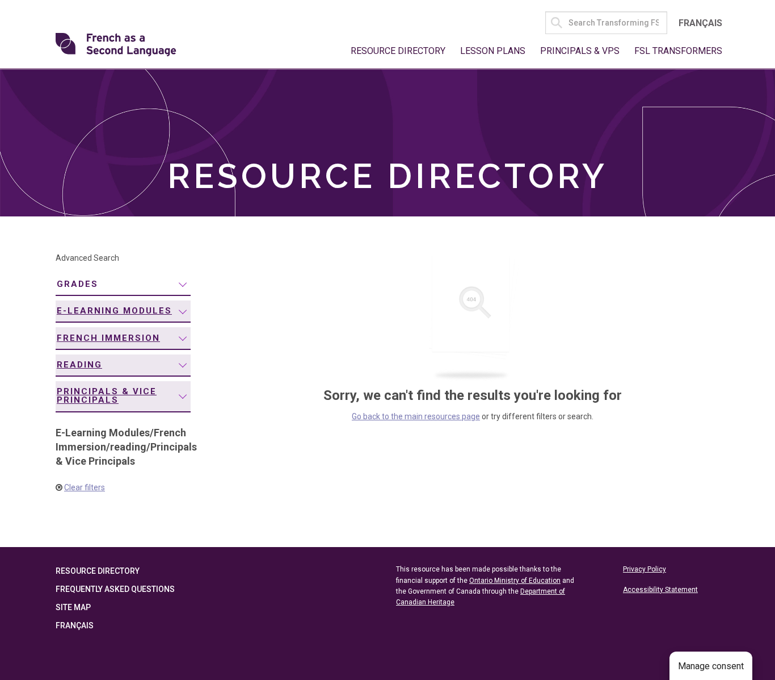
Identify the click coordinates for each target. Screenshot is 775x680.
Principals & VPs (580, 50)
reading (79, 365)
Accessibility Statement (660, 590)
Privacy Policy (644, 569)
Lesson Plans (492, 50)
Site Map (73, 607)
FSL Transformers (678, 50)
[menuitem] (123, 285)
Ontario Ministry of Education (515, 581)
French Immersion (108, 338)
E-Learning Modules (114, 311)
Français (700, 23)
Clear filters (84, 487)
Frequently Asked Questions (115, 589)
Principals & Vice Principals (107, 395)
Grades (77, 284)
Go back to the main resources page (416, 416)
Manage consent (711, 666)
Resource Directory (398, 50)
